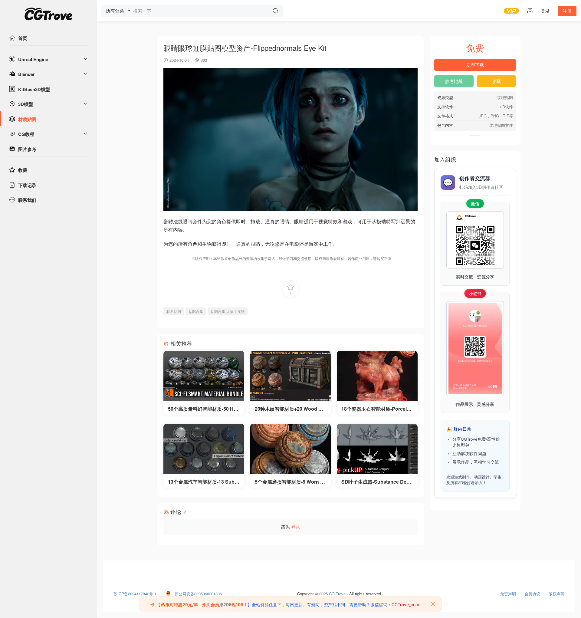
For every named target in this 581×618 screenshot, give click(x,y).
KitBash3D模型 (34, 89)
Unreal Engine (33, 59)
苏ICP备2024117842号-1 (134, 592)
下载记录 (27, 185)
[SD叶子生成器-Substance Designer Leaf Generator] (377, 449)
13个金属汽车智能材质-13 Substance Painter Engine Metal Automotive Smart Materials (203, 482)
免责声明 (508, 592)
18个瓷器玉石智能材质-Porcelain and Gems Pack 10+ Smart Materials (376, 409)
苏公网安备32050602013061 (199, 592)
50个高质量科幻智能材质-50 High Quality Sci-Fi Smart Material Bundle (203, 409)
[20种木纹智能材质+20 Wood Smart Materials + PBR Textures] (290, 376)
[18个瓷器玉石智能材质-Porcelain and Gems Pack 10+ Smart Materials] (377, 376)
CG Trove (337, 592)
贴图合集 (196, 311)
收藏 (22, 170)
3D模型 (25, 104)
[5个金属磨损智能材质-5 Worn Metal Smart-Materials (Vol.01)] (290, 449)
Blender (26, 74)
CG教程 (26, 134)
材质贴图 (27, 119)
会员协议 (532, 592)
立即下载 (475, 64)
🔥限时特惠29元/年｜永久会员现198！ (204, 604)
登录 (295, 527)
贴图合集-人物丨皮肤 (228, 311)
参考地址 (454, 81)
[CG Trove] (48, 15)
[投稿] (530, 10)
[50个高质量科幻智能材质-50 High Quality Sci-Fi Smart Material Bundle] (203, 376)
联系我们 (27, 200)
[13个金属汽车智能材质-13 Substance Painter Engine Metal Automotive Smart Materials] (203, 449)
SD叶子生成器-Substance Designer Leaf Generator (375, 482)
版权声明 (556, 592)
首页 (22, 38)
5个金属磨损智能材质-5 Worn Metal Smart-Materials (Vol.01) (289, 482)
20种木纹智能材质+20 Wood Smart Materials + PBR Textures (290, 409)
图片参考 (27, 149)
